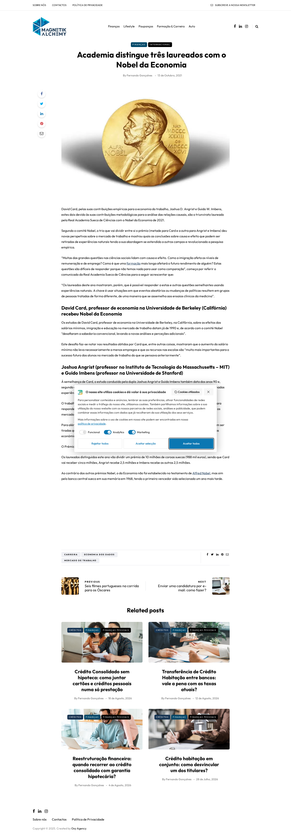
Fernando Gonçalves (139, 75)
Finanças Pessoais (116, 630)
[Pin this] (42, 124)
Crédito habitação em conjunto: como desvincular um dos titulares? (189, 764)
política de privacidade (92, 423)
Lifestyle (129, 26)
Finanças (114, 26)
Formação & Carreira (171, 26)
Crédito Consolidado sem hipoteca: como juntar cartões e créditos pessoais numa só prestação (102, 680)
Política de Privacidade (87, 5)
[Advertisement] (145, 514)
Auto (192, 26)
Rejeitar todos (99, 443)
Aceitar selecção (146, 443)
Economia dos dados (99, 554)
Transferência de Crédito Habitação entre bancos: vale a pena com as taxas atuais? (189, 680)
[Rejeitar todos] (208, 391)
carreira (71, 554)
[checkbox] (89, 432)
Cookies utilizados (189, 392)
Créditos (75, 630)
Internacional (160, 44)
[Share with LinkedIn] (42, 114)
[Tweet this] (42, 104)
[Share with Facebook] (42, 94)
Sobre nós (39, 5)
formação (133, 263)
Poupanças (146, 26)
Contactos (59, 5)
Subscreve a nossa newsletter (235, 5)
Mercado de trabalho (80, 560)
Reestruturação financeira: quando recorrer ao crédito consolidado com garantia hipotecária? (101, 767)
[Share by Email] (42, 134)
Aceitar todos (191, 443)
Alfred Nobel (201, 473)
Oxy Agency (78, 828)
